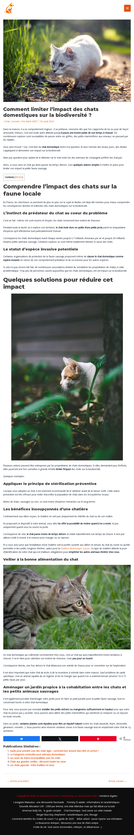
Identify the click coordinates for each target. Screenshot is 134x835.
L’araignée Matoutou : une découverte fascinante (38, 802)
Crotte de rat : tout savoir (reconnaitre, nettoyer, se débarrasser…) (67, 826)
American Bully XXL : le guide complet (41, 810)
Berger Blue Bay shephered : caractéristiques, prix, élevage (67, 814)
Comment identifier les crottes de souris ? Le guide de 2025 (43, 818)
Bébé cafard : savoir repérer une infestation (99, 818)
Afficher (18, 177)
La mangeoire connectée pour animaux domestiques (37, 754)
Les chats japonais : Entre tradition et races (32, 765)
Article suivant (118, 781)
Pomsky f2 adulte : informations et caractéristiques (93, 802)
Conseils (15, 121)
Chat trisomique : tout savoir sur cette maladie (88, 810)
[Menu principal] (127, 8)
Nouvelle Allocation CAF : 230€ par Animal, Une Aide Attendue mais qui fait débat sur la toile (67, 806)
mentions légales (108, 795)
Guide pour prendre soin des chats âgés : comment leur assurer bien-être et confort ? (54, 750)
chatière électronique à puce (75, 548)
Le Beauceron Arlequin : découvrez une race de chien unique (67, 822)
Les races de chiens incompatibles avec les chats (35, 757)
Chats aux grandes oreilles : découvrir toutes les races (38, 761)
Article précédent (18, 781)
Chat (7, 121)
